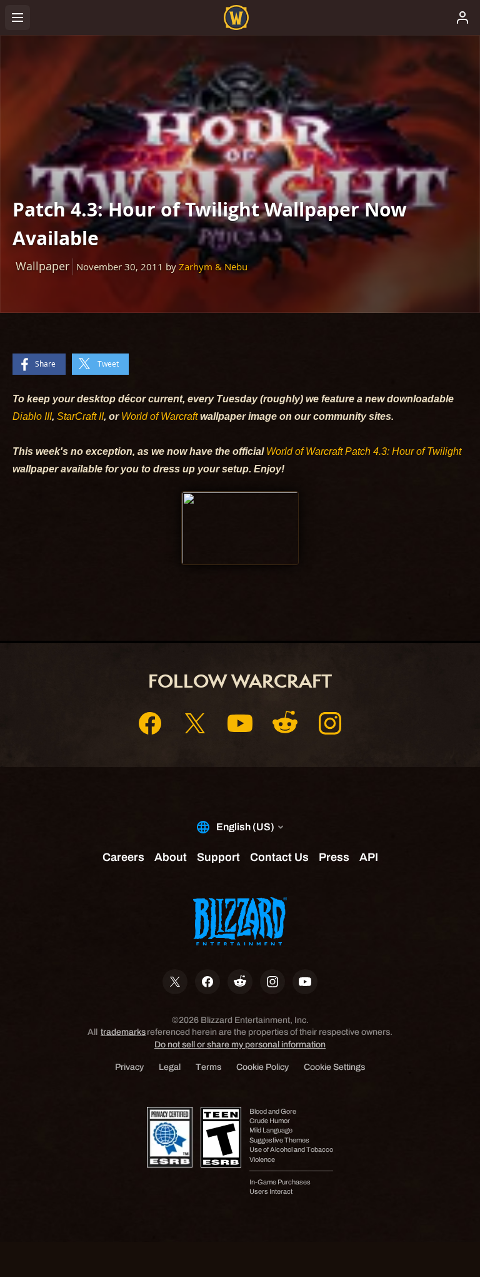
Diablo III (32, 416)
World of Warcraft (159, 416)
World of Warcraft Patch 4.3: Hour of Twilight (363, 451)
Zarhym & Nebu (213, 267)
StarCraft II (80, 416)
